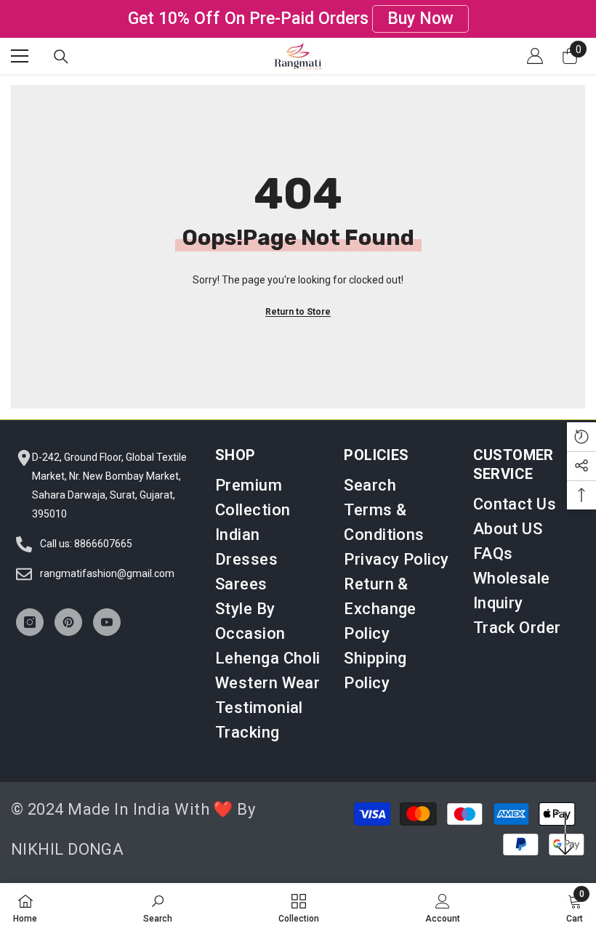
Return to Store (298, 312)
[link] (158, 907)
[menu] (19, 56)
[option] (298, 19)
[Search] (61, 56)
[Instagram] (30, 622)
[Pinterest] (68, 622)
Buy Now (420, 18)
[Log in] (535, 56)
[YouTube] (107, 622)
